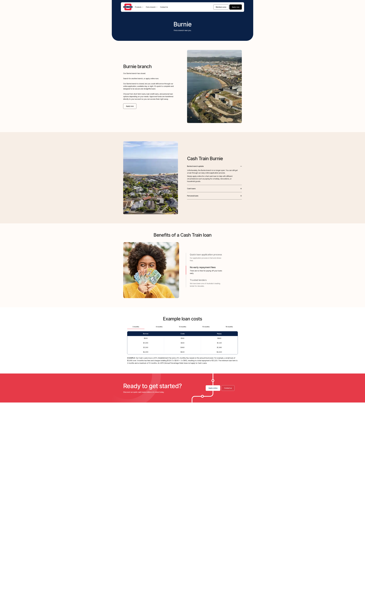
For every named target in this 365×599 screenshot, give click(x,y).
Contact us (228, 388)
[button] (214, 166)
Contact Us (164, 7)
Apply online (212, 388)
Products (138, 7)
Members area (221, 7)
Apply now (235, 7)
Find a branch (151, 7)
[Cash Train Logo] (128, 7)
